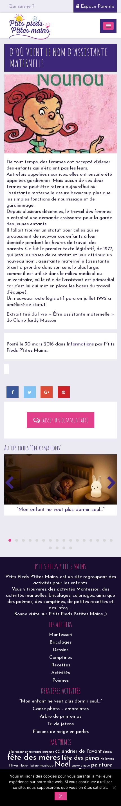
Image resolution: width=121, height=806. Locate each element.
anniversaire (33, 752)
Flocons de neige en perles (61, 731)
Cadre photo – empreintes (61, 708)
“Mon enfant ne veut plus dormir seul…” (60, 509)
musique (46, 765)
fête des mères (33, 758)
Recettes (60, 665)
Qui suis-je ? (21, 6)
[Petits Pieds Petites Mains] (29, 25)
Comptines (60, 657)
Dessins (60, 650)
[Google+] (47, 392)
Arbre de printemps (60, 716)
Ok (60, 796)
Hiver (14, 765)
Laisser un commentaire (64, 420)
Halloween (107, 759)
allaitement (16, 752)
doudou (108, 752)
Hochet (24, 765)
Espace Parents (96, 6)
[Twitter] (30, 392)
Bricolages (60, 642)
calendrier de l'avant (78, 751)
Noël (62, 764)
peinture (101, 765)
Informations (80, 344)
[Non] (114, 787)
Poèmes (60, 680)
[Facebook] (12, 392)
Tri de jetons (60, 724)
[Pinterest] (64, 392)
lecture (34, 765)
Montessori (60, 634)
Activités (60, 672)
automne (48, 752)
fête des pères (80, 758)
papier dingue (80, 765)
